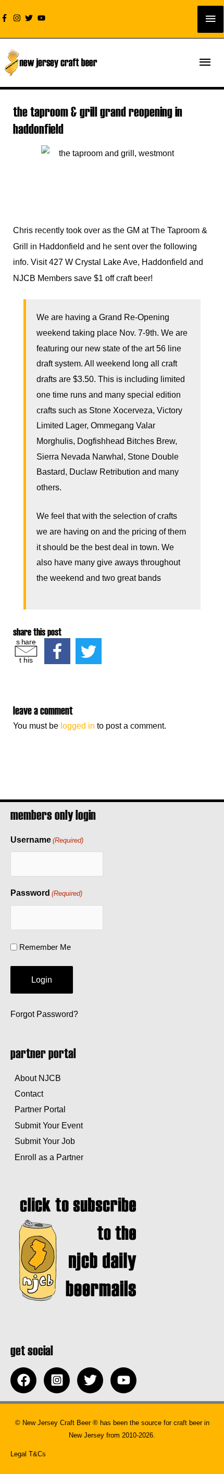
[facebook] (26, 1380)
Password (46, 892)
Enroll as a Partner (46, 1157)
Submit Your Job (42, 1141)
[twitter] (30, 18)
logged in (77, 725)
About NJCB (35, 1078)
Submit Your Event (46, 1125)
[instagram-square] (59, 1380)
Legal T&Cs (28, 1454)
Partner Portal (38, 1109)
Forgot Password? (44, 1014)
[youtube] (43, 18)
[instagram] (18, 18)
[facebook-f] (6, 18)
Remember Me (45, 947)
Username (46, 839)
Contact (26, 1093)
